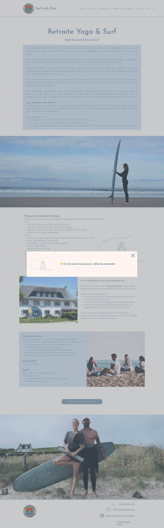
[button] (133, 255)
